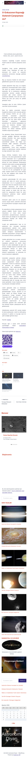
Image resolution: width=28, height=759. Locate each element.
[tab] (11, 444)
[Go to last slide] (4, 429)
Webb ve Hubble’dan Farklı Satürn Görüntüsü (13, 568)
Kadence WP (16, 755)
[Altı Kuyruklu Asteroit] (7, 386)
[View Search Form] (25, 2)
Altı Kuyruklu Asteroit (6, 389)
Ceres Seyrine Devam (10, 435)
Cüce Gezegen (6, 439)
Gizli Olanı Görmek (21, 401)
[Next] (24, 429)
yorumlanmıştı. (6, 75)
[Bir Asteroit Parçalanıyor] (18, 375)
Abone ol (22, 498)
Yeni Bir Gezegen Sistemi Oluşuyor (10, 590)
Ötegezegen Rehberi (14, 661)
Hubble (9, 319)
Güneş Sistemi (5, 9)
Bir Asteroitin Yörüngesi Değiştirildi (10, 612)
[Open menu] (3, 3)
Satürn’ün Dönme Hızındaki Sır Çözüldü (11, 524)
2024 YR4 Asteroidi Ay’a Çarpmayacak (11, 634)
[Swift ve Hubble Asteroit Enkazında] (7, 375)
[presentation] (14, 424)
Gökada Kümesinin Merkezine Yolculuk (11, 546)
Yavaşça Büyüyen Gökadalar (6, 401)
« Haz (13, 723)
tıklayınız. (18, 331)
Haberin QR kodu (7, 346)
